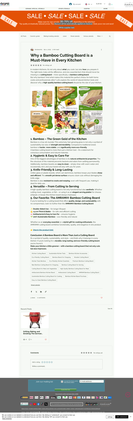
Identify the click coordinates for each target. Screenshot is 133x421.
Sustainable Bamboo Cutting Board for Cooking (47, 276)
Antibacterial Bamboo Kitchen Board (43, 272)
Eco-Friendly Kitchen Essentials (59, 261)
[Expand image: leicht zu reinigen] (91, 98)
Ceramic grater (35, 36)
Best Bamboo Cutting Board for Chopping (45, 265)
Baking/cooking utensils (51, 36)
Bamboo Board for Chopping (61, 257)
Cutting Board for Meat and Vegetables (44, 268)
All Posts (23, 36)
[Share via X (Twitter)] (36, 292)
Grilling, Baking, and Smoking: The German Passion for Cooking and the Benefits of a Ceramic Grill (35, 332)
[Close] (130, 416)
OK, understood (122, 417)
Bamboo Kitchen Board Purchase (75, 276)
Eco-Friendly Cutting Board (40, 257)
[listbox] (101, 4)
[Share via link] (46, 292)
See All (110, 308)
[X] (46, 404)
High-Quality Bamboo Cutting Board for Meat (74, 268)
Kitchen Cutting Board (39, 253)
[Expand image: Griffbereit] (66, 98)
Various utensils (88, 36)
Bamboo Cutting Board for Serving (73, 265)
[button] (111, 4)
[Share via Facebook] (31, 292)
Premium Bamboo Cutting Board (83, 261)
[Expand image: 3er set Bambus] (91, 122)
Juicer (65, 36)
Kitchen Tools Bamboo (39, 261)
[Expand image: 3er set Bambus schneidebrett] (42, 98)
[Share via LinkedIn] (41, 292)
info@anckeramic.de (98, 412)
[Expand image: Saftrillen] (42, 122)
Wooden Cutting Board (81, 257)
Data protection (7, 419)
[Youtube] (34, 404)
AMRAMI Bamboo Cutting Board (89, 272)
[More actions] (101, 49)
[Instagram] (30, 404)
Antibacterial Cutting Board (67, 272)
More (98, 36)
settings (110, 417)
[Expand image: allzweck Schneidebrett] (66, 122)
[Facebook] (38, 404)
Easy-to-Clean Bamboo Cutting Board (44, 280)
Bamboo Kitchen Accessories (78, 253)
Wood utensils (75, 36)
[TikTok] (42, 404)
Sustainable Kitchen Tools (57, 253)
